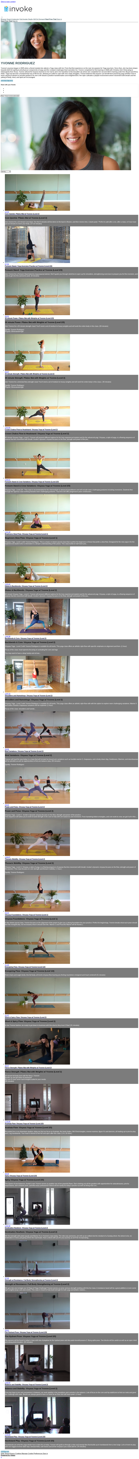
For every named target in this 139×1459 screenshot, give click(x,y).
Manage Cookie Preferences (32, 1453)
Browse (4, 19)
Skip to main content (8, 2)
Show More (5, 1452)
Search (9, 19)
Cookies (18, 1453)
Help (3, 1453)
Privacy (12, 1453)
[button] (2, 17)
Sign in (59, 19)
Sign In (15, 21)
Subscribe (5, 81)
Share (11, 81)
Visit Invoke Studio (26, 19)
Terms (7, 1453)
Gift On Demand (39, 19)
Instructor (15, 19)
